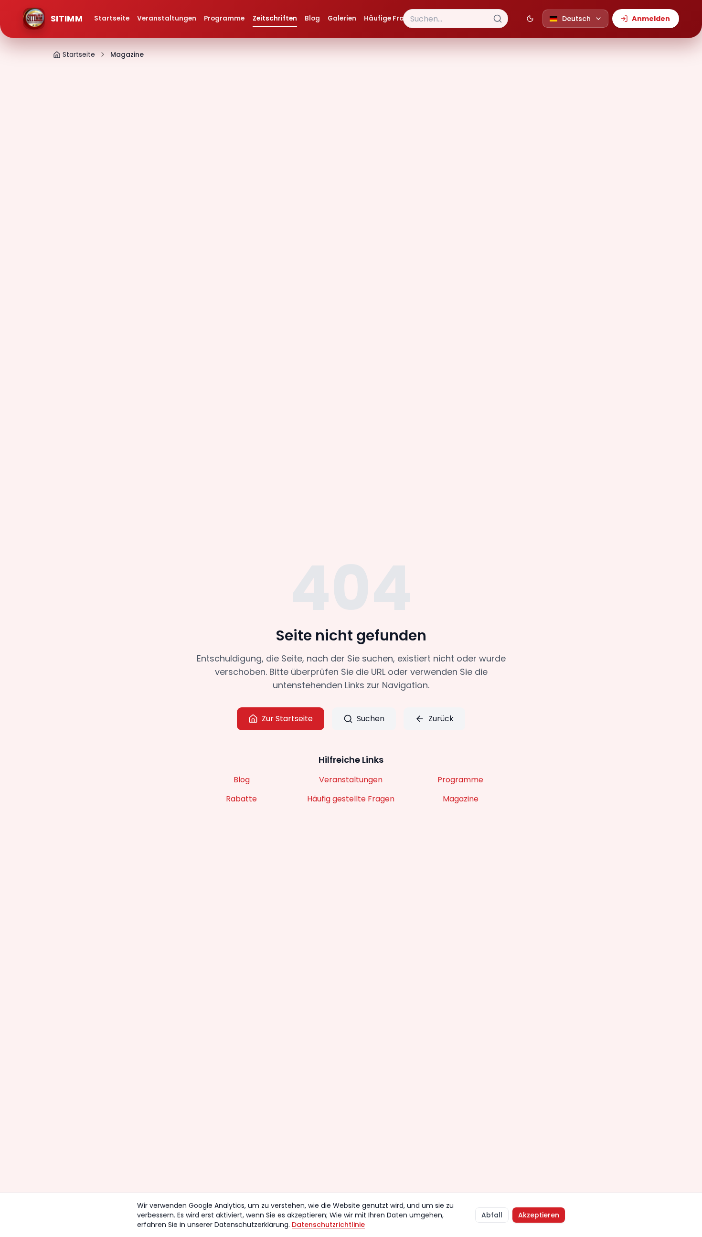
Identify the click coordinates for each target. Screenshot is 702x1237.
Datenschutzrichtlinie (328, 1224)
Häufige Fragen (390, 18)
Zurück (441, 718)
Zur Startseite (287, 718)
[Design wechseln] (530, 18)
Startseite (111, 18)
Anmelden (651, 18)
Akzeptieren (538, 1215)
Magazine (461, 798)
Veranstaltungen (166, 18)
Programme (224, 18)
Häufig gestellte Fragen (350, 798)
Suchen (370, 718)
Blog (312, 18)
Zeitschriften (275, 18)
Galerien (342, 18)
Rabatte (241, 798)
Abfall (491, 1215)
